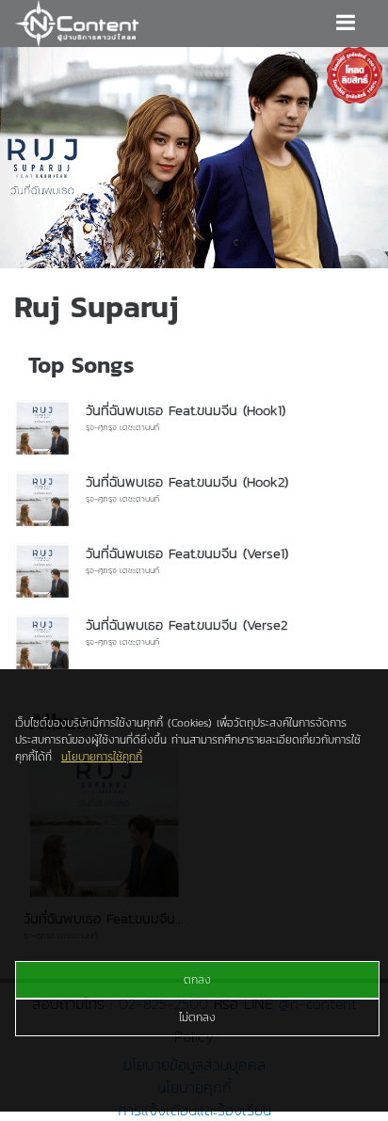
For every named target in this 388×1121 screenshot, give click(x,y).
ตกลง (197, 979)
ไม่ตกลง (197, 1017)
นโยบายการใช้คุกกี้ (101, 756)
